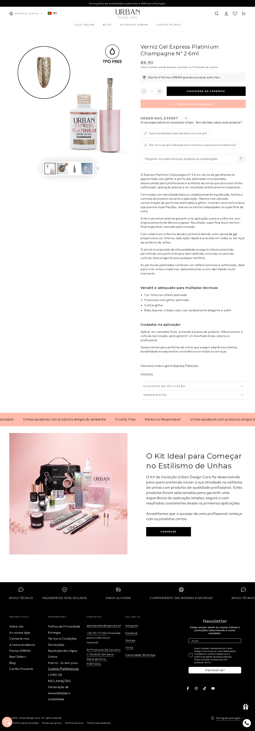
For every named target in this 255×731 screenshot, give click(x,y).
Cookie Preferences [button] (63, 668)
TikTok (129, 647)
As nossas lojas (19, 632)
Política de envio (74, 722)
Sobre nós (16, 626)
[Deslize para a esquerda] (39, 169)
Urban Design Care (29, 717)
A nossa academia (22, 644)
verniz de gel (228, 234)
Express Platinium (185, 366)
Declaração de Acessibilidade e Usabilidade (59, 693)
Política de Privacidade (64, 626)
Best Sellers (17, 656)
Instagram (131, 625)
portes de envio (167, 67)
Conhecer (168, 531)
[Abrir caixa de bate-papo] (247, 723)
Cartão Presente (21, 669)
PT (55, 13)
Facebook (131, 633)
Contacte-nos (19, 638)
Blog (12, 663)
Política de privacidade (25, 722)
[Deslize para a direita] (98, 169)
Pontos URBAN (19, 650)
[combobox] (52, 13)
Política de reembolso (99, 722)
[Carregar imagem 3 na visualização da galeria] (74, 168)
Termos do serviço (52, 722)
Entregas (54, 632)
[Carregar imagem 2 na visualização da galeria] (62, 168)
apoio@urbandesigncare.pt (104, 625)
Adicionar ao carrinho (206, 91)
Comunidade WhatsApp (140, 655)
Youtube (130, 640)
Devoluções (56, 644)
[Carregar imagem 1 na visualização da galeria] (50, 168)
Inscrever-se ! (215, 670)
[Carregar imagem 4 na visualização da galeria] (87, 168)
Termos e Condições (62, 638)
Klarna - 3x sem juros (63, 663)
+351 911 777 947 (97, 633)
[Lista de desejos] (235, 13)
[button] (216, 14)
